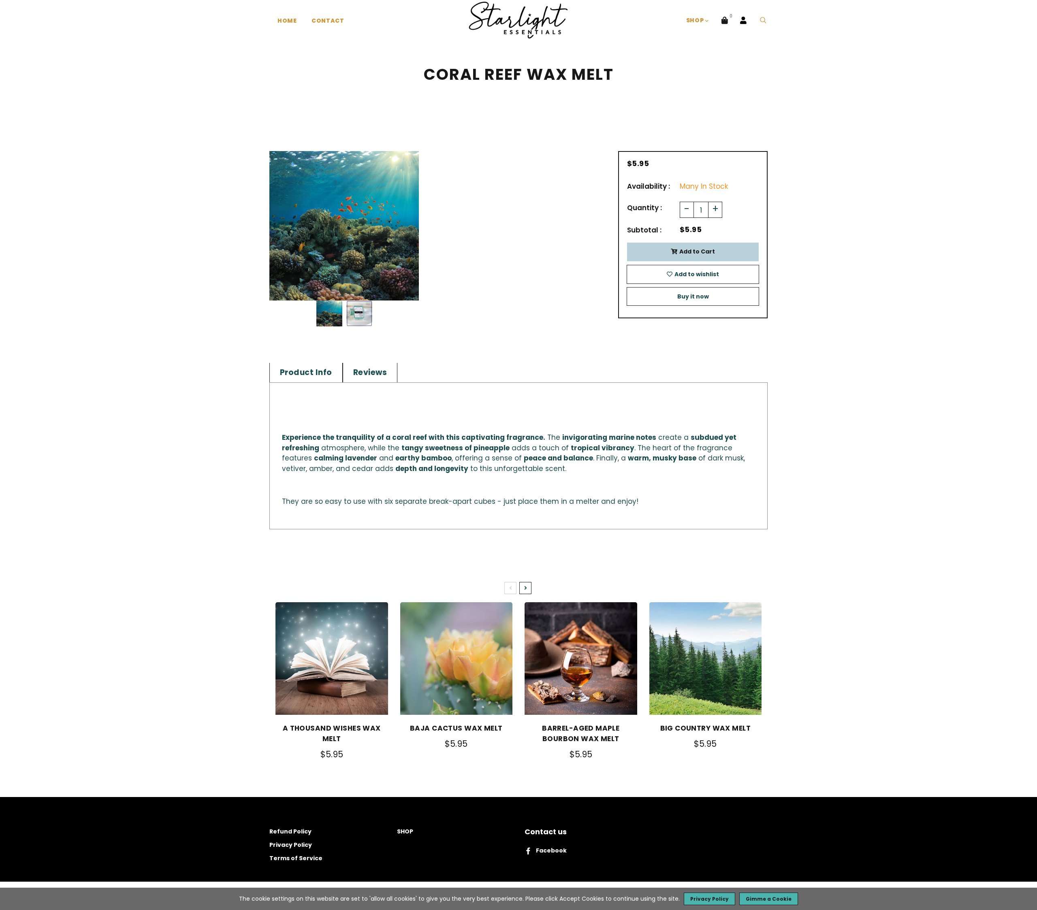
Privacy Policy (290, 845)
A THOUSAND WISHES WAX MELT (332, 733)
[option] (344, 225)
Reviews (370, 372)
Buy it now (693, 296)
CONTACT (328, 21)
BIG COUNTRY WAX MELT (705, 728)
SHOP (696, 20)
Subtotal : (644, 230)
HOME (287, 21)
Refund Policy (290, 831)
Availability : (648, 186)
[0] (724, 20)
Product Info (306, 372)
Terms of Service (295, 858)
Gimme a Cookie (769, 898)
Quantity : (644, 208)
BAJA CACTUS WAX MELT (456, 728)
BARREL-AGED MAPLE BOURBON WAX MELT (580, 733)
